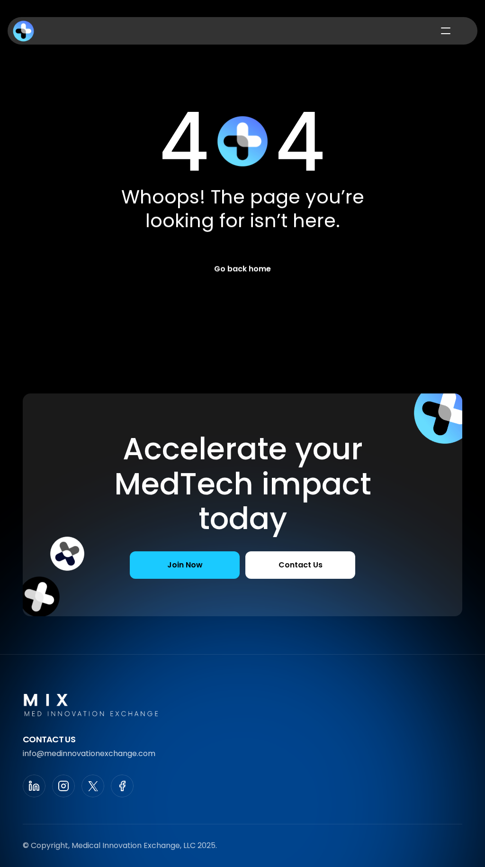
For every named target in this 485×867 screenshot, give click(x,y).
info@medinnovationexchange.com (89, 753)
